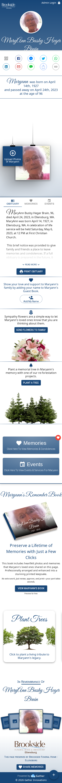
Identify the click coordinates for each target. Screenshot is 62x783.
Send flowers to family (31, 330)
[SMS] (31, 66)
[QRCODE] (6, 58)
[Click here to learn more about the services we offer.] (30, 746)
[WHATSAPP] (55, 58)
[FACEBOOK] (18, 58)
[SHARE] (43, 66)
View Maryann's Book (31, 588)
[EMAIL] (18, 66)
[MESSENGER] (31, 58)
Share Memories (33, 766)
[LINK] (55, 66)
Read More (31, 264)
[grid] (31, 153)
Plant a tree (31, 382)
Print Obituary (33, 271)
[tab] (13, 202)
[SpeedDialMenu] (54, 775)
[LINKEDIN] (6, 66)
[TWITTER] (43, 58)
